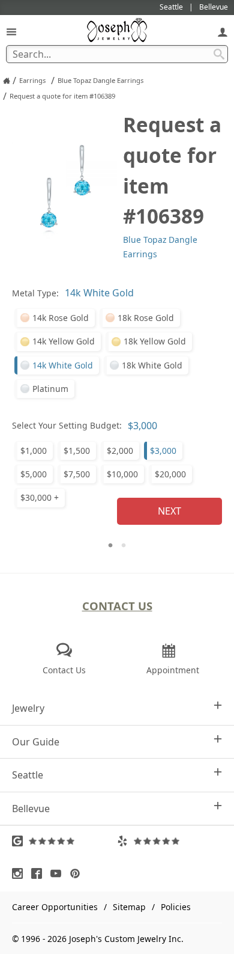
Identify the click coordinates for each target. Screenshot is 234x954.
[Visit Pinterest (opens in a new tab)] (78, 873)
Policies (176, 907)
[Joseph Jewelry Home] (6, 80)
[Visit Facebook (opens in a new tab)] (39, 873)
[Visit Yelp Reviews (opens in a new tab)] (169, 841)
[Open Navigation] (11, 31)
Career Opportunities (55, 907)
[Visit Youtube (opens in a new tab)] (58, 873)
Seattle (27, 774)
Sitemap (129, 907)
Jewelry (28, 708)
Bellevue (31, 808)
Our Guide (35, 741)
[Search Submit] (219, 54)
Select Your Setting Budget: (67, 425)
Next (169, 511)
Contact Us (117, 605)
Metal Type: (35, 293)
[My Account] (222, 31)
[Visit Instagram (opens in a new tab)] (20, 873)
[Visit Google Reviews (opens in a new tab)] (64, 841)
